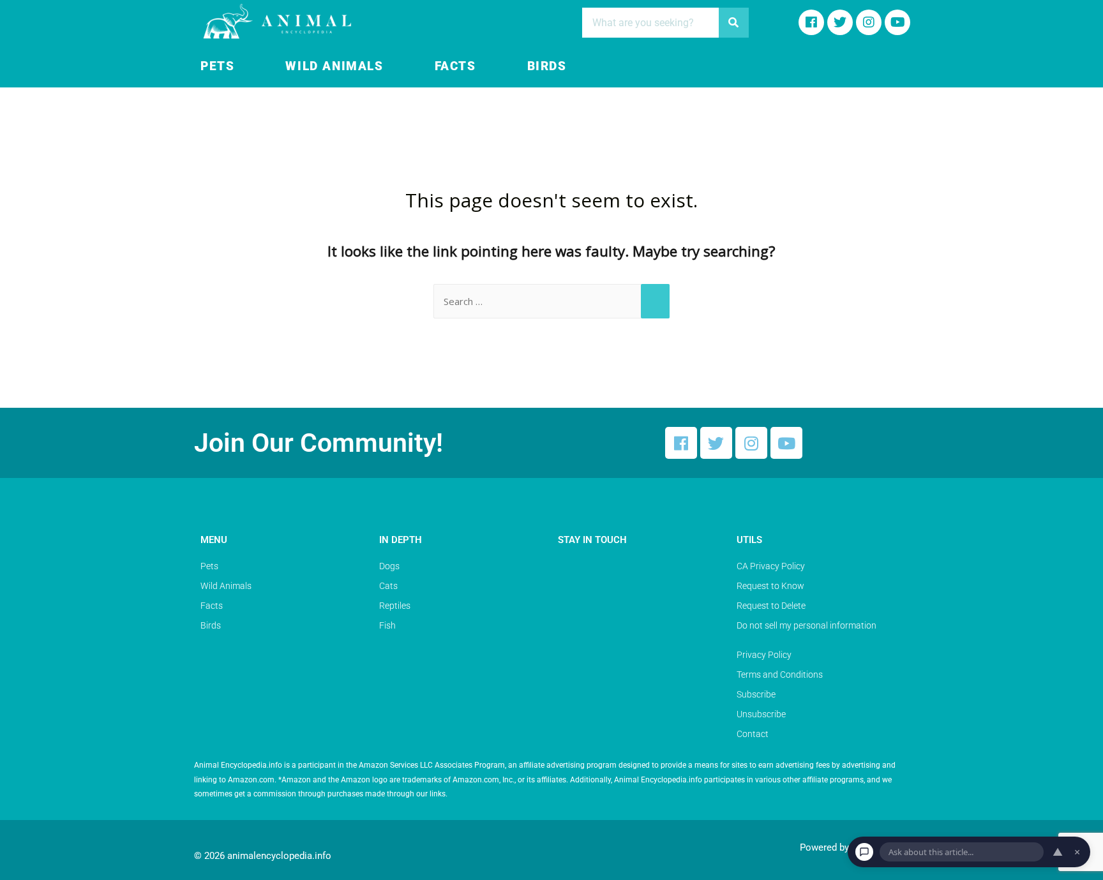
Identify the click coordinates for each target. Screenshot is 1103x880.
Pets (217, 66)
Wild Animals (334, 66)
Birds (547, 66)
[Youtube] (897, 22)
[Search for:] (551, 301)
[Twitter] (716, 443)
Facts (455, 66)
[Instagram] (869, 22)
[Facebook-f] (811, 22)
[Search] (734, 23)
